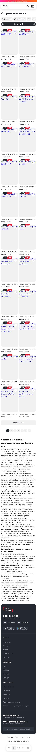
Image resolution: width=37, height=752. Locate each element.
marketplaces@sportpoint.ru (15, 722)
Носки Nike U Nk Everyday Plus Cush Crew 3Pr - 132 (27, 154)
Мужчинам (7, 642)
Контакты (6, 674)
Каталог (6, 638)
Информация (8, 683)
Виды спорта (7, 653)
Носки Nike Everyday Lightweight (9, 316)
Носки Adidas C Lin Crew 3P (27, 186)
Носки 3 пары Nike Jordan (27, 251)
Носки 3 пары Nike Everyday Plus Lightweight (27, 284)
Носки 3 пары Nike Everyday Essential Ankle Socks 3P (27, 381)
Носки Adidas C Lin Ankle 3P (27, 219)
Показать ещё (18, 422)
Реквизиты (7, 691)
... (25, 430)
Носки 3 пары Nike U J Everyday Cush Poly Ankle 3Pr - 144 (27, 349)
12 (29, 430)
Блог (5, 666)
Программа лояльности (11, 702)
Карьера (6, 678)
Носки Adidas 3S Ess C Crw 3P (9, 89)
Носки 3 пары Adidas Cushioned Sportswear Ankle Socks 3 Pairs (9, 349)
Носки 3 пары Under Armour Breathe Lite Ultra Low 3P (9, 414)
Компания (7, 662)
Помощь (6, 698)
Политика (6, 694)
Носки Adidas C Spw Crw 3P (9, 219)
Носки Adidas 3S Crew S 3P (9, 121)
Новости (6, 670)
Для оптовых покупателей (18, 729)
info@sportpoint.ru (11, 715)
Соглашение (19, 737)
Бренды (6, 657)
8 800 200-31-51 (10, 616)
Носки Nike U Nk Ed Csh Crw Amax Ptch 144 (27, 121)
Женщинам (7, 646)
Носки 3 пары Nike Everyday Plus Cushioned (9, 284)
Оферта (27, 737)
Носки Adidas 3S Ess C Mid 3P (9, 56)
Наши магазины (8, 687)
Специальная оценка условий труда (16, 706)
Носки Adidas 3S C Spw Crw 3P (9, 186)
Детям (5, 650)
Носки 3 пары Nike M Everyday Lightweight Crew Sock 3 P (27, 414)
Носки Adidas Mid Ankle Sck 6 (9, 154)
